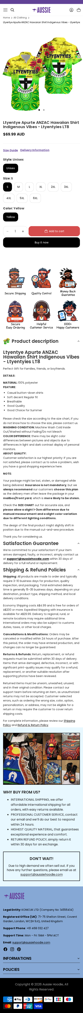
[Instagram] (12, 949)
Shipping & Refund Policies (34, 570)
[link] (15, 282)
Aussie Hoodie (52, 984)
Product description (35, 341)
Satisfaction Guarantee (30, 543)
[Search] (12, 10)
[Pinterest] (19, 949)
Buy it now (41, 242)
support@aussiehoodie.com (41, 874)
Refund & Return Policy (33, 725)
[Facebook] (5, 949)
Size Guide (10, 150)
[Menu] (5, 9)
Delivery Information (34, 150)
